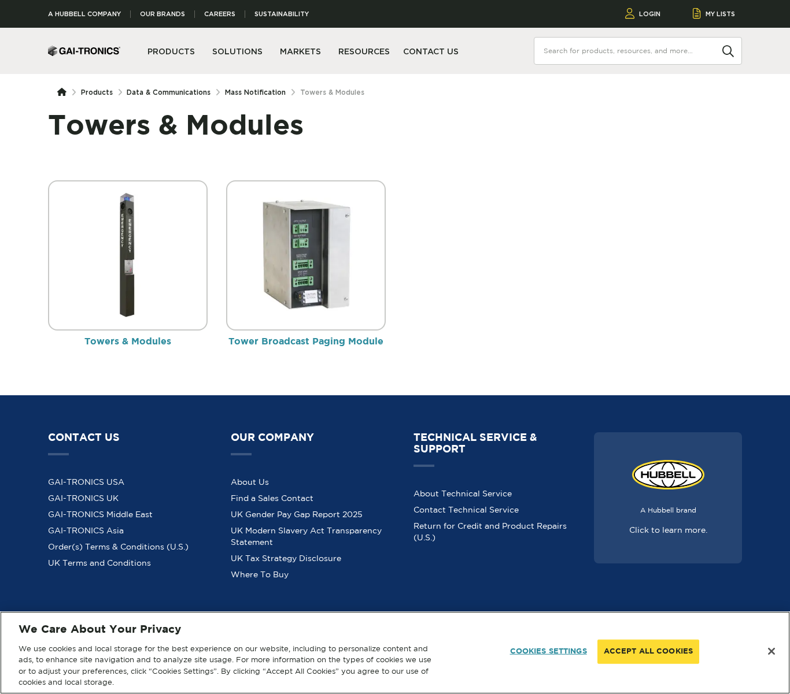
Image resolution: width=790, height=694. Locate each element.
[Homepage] (64, 92)
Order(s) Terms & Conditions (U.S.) (118, 546)
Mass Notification (255, 92)
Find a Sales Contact (272, 498)
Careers (219, 14)
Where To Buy (260, 574)
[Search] (728, 50)
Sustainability (281, 14)
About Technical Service (463, 493)
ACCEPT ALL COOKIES (648, 651)
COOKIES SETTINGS (548, 651)
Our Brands (162, 14)
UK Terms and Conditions (99, 562)
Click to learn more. (668, 530)
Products (97, 92)
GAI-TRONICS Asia (86, 530)
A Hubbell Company (84, 14)
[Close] (771, 651)
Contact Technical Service (466, 509)
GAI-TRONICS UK (83, 498)
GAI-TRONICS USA (86, 482)
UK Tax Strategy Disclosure (286, 558)
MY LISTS (720, 14)
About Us (250, 482)
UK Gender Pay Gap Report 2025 (297, 514)
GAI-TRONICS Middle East (100, 514)
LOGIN (649, 14)
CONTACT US (431, 51)
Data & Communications (169, 92)
